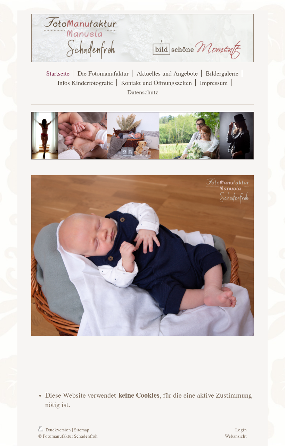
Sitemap (81, 430)
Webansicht (236, 436)
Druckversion (58, 430)
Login (241, 430)
